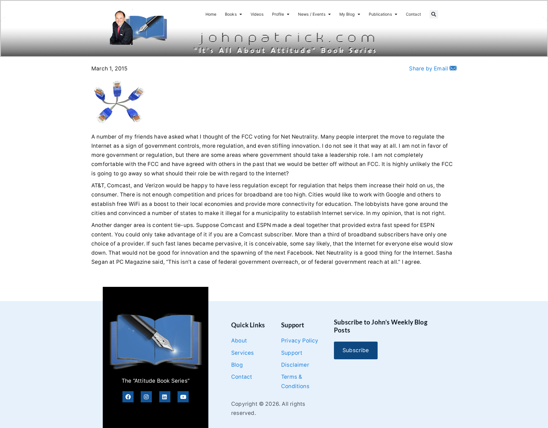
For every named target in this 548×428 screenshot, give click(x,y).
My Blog (347, 14)
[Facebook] (128, 396)
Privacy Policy (300, 340)
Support (291, 353)
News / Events (311, 14)
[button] (434, 14)
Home (211, 14)
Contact (413, 14)
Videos (257, 14)
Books (231, 14)
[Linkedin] (164, 396)
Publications (380, 14)
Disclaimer (295, 365)
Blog (237, 365)
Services (242, 353)
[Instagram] (146, 396)
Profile (278, 14)
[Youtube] (183, 396)
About (239, 340)
